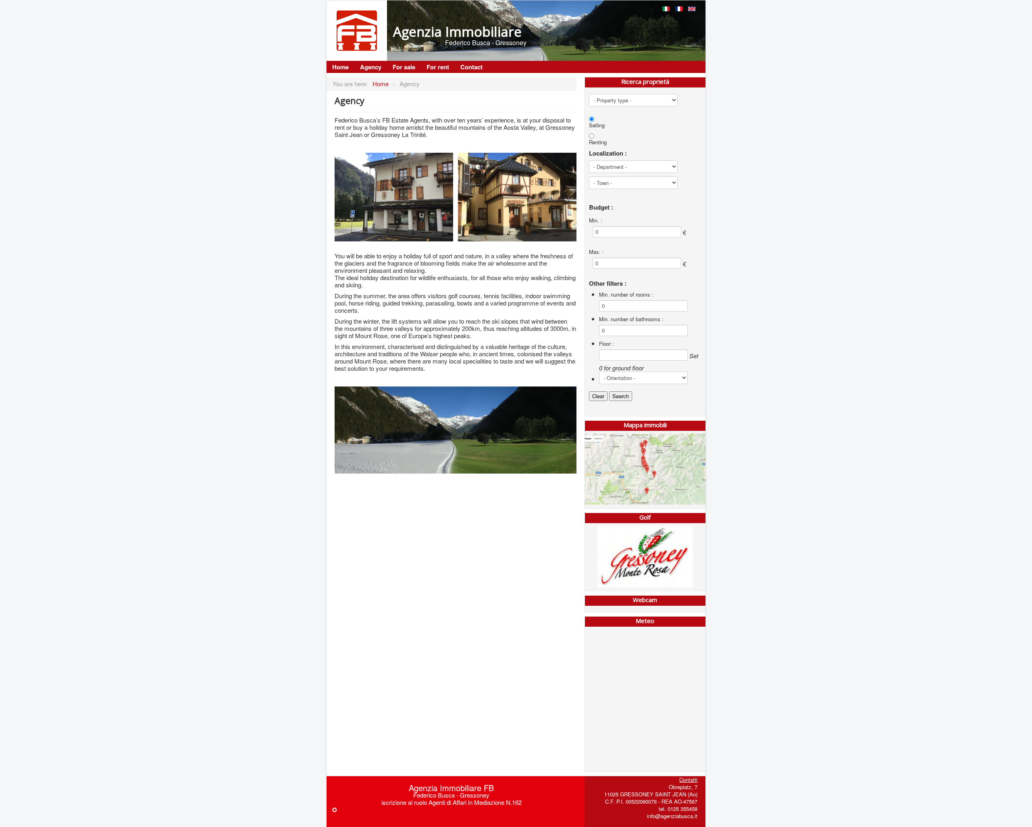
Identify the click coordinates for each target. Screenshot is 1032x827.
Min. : (595, 220)
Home (340, 67)
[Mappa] (645, 469)
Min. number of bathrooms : (631, 319)
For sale (404, 67)
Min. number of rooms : (626, 294)
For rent (438, 67)
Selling (597, 125)
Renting (598, 142)
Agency (370, 67)
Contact (471, 67)
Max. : (596, 252)
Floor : (606, 343)
